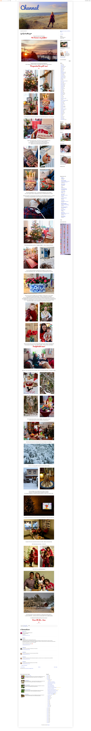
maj (48, 702)
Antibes (62, 65)
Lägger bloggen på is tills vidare (64, 201)
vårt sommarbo (63, 119)
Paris (61, 105)
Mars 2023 (62, 198)
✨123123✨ (49, 680)
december (49, 679)
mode (61, 102)
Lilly (61, 95)
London (62, 96)
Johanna (24, 647)
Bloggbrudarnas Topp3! (28, 675)
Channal (29, 7)
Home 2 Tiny (63, 212)
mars (48, 704)
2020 (48, 710)
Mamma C (24, 631)
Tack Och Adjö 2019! (63, 207)
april (48, 703)
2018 (48, 712)
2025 (48, 676)
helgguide (62, 86)
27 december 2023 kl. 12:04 (26, 654)
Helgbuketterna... (63, 178)
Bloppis (62, 68)
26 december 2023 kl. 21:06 (26, 635)
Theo (27, 626)
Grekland (62, 84)
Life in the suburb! (63, 180)
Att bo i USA (62, 200)
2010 (48, 721)
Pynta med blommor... (28, 689)
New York (62, 103)
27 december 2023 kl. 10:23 (26, 649)
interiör (62, 90)
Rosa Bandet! (26, 694)
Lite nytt (62, 192)
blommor (62, 67)
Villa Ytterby (62, 194)
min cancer (62, 101)
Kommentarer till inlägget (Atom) (29, 668)
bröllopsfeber (62, 73)
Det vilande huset (63, 184)
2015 (48, 715)
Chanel (62, 74)
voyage (62, 118)
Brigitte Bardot (63, 72)
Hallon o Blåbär (63, 191)
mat (61, 99)
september (49, 697)
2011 (48, 720)
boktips (62, 69)
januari (49, 706)
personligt (25, 626)
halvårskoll (62, 85)
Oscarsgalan (62, 104)
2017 (48, 713)
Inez (61, 89)
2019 (48, 711)
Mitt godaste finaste (63, 203)
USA (61, 115)
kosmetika (62, 93)
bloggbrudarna (63, 66)
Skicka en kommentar (24, 665)
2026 (48, 675)
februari (49, 705)
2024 (48, 677)
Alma (61, 64)
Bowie (62, 71)
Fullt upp (62, 210)
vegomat (62, 116)
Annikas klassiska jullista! (51, 686)
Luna (23, 626)
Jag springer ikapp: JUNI (64, 189)
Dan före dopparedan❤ (51, 685)
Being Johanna (63, 209)
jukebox (62, 92)
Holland (62, 87)
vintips (62, 117)
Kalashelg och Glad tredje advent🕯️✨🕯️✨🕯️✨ (54, 687)
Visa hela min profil (62, 57)
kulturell (62, 94)
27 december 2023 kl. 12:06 (26, 663)
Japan (62, 91)
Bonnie (62, 70)
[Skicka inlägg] (29, 625)
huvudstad (62, 88)
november (49, 695)
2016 (48, 714)
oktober (49, 696)
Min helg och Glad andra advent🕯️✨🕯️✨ (53, 689)
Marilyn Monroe (63, 98)
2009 (48, 722)
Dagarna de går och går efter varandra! (53, 690)
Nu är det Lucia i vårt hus (51, 688)
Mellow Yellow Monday (64, 100)
